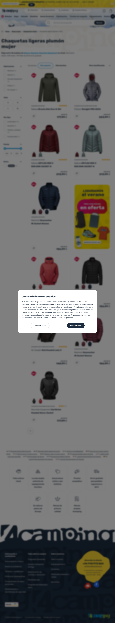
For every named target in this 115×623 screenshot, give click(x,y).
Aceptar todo (75, 325)
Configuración (40, 325)
